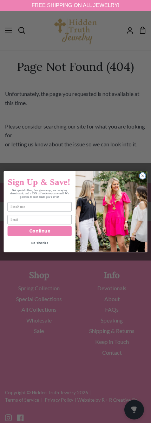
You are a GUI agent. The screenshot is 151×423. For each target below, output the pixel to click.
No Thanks (39, 243)
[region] (75, 5)
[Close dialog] (142, 176)
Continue (39, 231)
